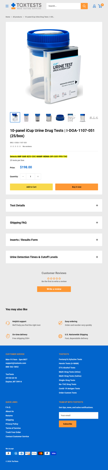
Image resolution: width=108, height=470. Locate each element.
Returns (9, 415)
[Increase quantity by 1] (38, 176)
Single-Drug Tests (67, 380)
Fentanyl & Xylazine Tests (70, 359)
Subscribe (67, 424)
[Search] (84, 6)
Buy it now (76, 187)
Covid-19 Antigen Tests (69, 388)
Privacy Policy (12, 424)
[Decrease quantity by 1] (23, 176)
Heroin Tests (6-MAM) (69, 363)
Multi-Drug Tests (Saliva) (70, 376)
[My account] (94, 6)
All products (17, 17)
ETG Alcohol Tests (67, 368)
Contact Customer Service (17, 436)
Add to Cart (31, 187)
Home (8, 17)
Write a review (54, 289)
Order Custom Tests (68, 393)
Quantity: (14, 176)
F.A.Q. (8, 407)
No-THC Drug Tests (67, 384)
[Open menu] (7, 6)
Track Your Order (13, 432)
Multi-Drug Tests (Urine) (70, 372)
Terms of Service (13, 428)
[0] (100, 6)
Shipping (10, 420)
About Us (10, 411)
